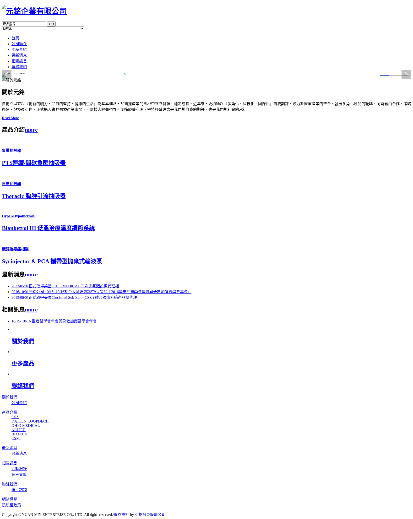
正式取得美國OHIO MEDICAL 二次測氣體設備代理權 (65, 286)
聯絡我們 (19, 67)
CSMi (16, 438)
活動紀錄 (19, 469)
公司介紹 (19, 403)
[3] (403, 75)
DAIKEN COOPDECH (30, 421)
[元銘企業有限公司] (34, 11)
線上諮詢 (19, 490)
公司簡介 (19, 44)
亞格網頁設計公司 (150, 515)
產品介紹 (19, 50)
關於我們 (9, 397)
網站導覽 (9, 499)
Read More (10, 118)
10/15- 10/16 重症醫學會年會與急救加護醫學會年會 (54, 321)
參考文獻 (19, 474)
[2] (394, 75)
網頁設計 (121, 515)
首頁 (15, 38)
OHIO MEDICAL (25, 425)
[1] (384, 75)
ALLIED (18, 430)
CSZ (15, 417)
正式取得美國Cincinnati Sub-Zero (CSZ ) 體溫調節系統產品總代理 (74, 297)
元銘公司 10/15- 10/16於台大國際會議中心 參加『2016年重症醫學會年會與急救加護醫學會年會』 (101, 292)
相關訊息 (19, 61)
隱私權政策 (11, 505)
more (31, 130)
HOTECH (19, 434)
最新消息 (19, 55)
